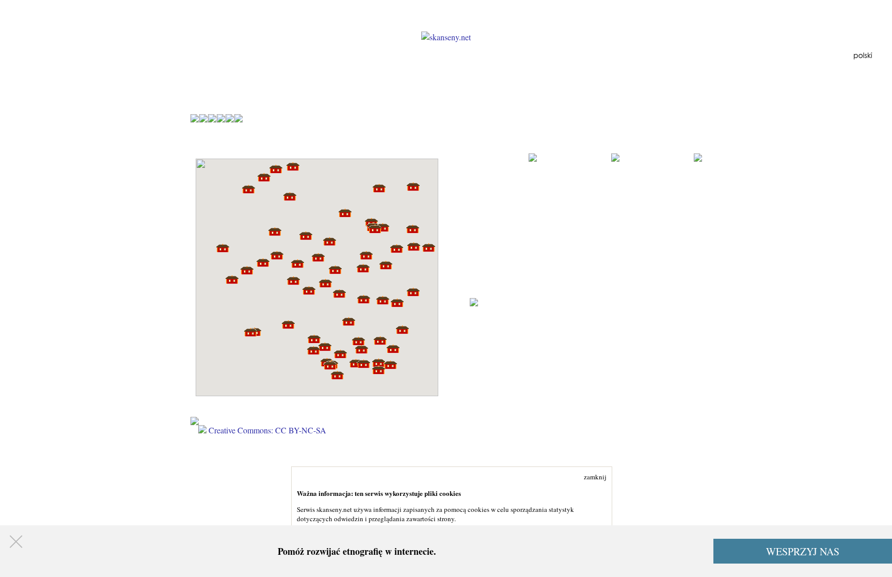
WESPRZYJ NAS (802, 551)
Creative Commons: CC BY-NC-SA (266, 430)
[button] (428, 247)
